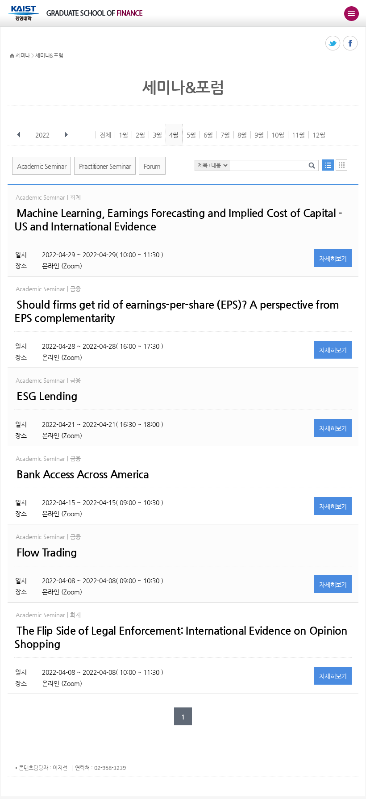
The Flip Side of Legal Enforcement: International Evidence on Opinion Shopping (180, 637)
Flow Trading (47, 552)
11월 (298, 134)
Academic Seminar (41, 166)
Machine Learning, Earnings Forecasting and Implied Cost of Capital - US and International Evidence (178, 220)
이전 (19, 135)
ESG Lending (47, 396)
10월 (277, 134)
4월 (174, 134)
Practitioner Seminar (105, 166)
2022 (42, 134)
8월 (242, 134)
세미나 (23, 55)
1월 (123, 134)
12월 (318, 134)
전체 (105, 134)
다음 (66, 135)
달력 (341, 165)
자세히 (333, 258)
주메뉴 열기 (351, 13)
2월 (140, 134)
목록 (328, 165)
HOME (12, 55)
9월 (259, 134)
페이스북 (350, 43)
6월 (208, 134)
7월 (225, 134)
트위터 (333, 43)
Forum (152, 166)
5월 (191, 134)
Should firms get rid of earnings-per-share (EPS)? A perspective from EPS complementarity (176, 311)
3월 (157, 134)
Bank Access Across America (83, 474)
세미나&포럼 (49, 55)
